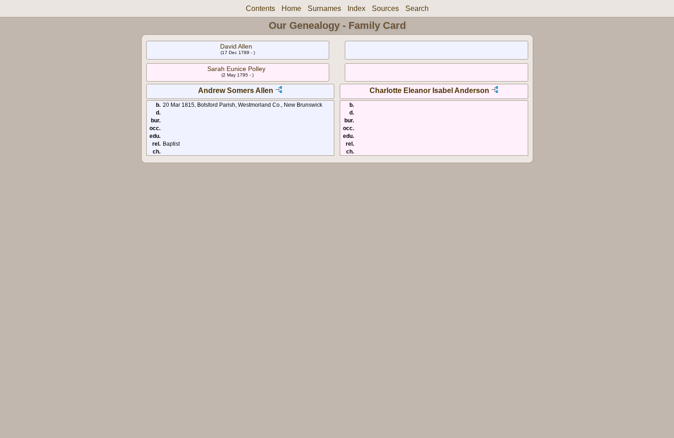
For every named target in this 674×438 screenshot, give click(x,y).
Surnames (324, 8)
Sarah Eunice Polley (236, 68)
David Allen (236, 46)
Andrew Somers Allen (235, 90)
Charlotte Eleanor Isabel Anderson (429, 90)
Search (417, 8)
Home (291, 8)
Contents (260, 8)
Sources (385, 8)
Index (356, 8)
